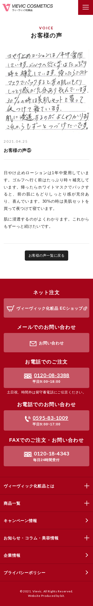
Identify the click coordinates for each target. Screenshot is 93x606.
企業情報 (12, 555)
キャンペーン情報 (20, 521)
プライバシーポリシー (24, 573)
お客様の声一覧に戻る (46, 255)
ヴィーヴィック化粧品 (27, 7)
